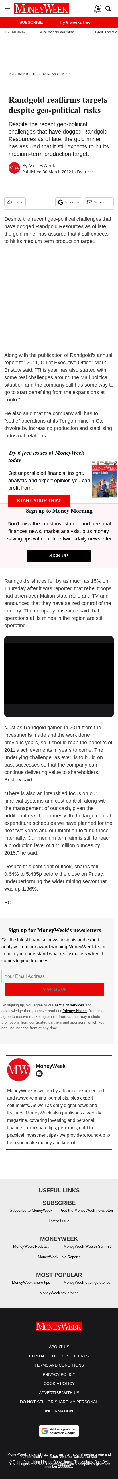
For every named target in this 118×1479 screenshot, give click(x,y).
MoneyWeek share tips (31, 1282)
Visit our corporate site (78, 1457)
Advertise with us (59, 1392)
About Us (59, 1347)
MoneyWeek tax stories (59, 1293)
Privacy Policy (59, 1374)
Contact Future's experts (59, 1356)
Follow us (72, 202)
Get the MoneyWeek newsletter (87, 1210)
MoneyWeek (42, 165)
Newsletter (102, 202)
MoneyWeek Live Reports (59, 1257)
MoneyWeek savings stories (87, 1282)
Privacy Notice (74, 1011)
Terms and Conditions (59, 1365)
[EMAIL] (41, 1073)
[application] (59, 673)
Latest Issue (59, 1221)
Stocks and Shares (55, 73)
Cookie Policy (59, 1383)
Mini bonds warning (56, 32)
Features (85, 171)
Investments (19, 73)
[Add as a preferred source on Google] (59, 1431)
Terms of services (69, 1005)
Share (18, 202)
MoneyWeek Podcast (31, 1246)
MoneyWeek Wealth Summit (87, 1246)
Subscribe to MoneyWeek (31, 1210)
